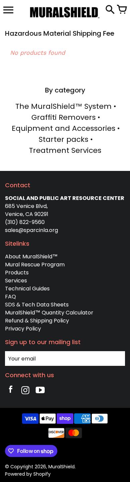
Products (17, 272)
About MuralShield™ (31, 256)
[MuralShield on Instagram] (25, 391)
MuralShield (61, 466)
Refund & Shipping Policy (37, 320)
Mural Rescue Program (35, 264)
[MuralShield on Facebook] (10, 391)
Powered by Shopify (28, 474)
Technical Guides (27, 288)
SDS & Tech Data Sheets (37, 304)
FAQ (10, 296)
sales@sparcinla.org (31, 230)
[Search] (110, 10)
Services (16, 280)
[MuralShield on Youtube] (40, 391)
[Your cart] (122, 10)
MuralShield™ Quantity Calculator (49, 312)
